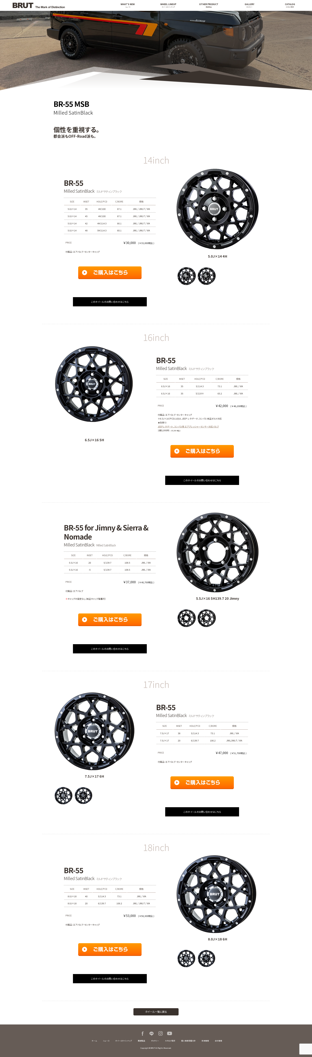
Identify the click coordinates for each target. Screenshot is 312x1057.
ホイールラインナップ (123, 1040)
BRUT (56, 5)
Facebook (142, 1033)
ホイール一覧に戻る (156, 1011)
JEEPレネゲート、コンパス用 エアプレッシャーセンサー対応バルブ (188, 426)
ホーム (94, 1040)
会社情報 (218, 1040)
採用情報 (205, 1040)
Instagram (160, 1033)
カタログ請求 (170, 1040)
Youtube (169, 1033)
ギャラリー (155, 1040)
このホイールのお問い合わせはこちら (110, 301)
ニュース (106, 1040)
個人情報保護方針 (188, 1040)
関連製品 (141, 1040)
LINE (151, 1033)
